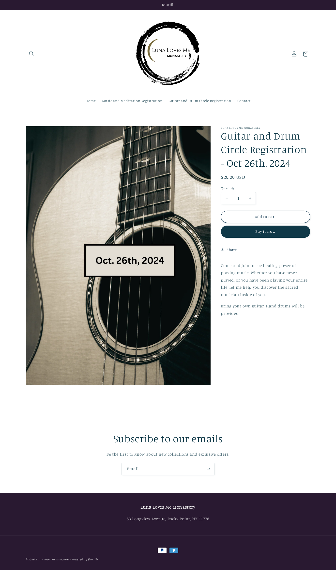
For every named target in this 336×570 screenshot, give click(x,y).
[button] (31, 54)
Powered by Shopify (85, 559)
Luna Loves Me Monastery (53, 559)
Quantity (227, 188)
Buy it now (265, 231)
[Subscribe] (208, 469)
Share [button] (232, 250)
